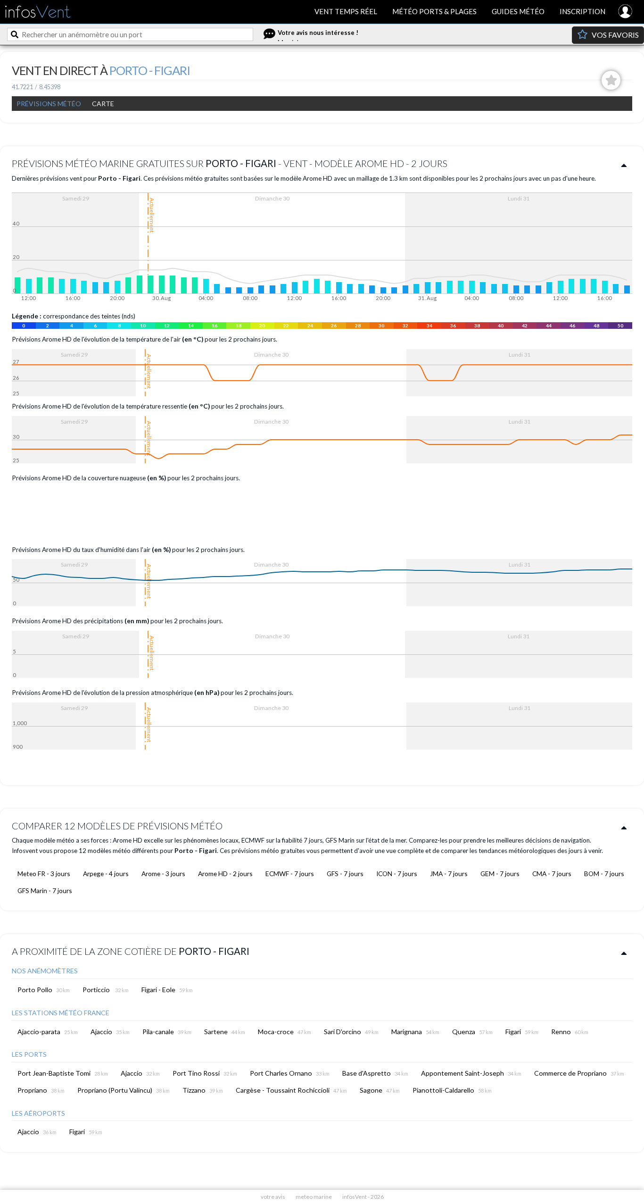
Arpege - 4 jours (106, 874)
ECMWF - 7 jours (289, 874)
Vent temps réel (345, 11)
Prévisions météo (49, 104)
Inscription (582, 11)
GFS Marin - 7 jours (44, 890)
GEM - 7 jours (500, 874)
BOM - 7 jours (604, 874)
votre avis (273, 1196)
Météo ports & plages (434, 11)
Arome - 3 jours (163, 874)
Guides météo (518, 11)
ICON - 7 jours (396, 874)
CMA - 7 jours (551, 874)
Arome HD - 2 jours (225, 874)
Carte (103, 104)
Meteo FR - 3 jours (43, 874)
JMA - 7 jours (449, 874)
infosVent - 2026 (363, 1196)
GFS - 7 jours (345, 874)
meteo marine (314, 1196)
